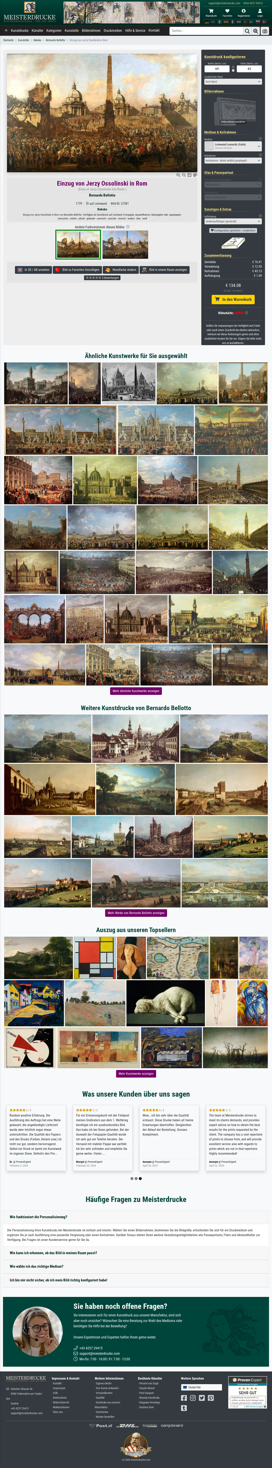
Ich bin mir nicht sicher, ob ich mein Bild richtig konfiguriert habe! (58, 1280)
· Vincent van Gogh (148, 1383)
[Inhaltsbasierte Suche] (255, 31)
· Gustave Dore (146, 1407)
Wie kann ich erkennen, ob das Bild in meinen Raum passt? (53, 1253)
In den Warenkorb (235, 299)
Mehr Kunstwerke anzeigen (136, 1074)
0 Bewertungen (110, 277)
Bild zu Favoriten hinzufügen (79, 270)
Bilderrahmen (91, 31)
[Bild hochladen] (265, 31)
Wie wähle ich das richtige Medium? (37, 1266)
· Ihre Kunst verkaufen (107, 1388)
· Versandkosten (104, 1393)
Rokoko (37, 40)
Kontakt (154, 30)
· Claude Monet (146, 1388)
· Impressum (59, 1388)
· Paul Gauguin (146, 1393)
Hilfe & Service (135, 31)
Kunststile (72, 31)
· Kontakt (57, 1383)
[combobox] (233, 82)
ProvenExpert (31, 1162)
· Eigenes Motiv (103, 1383)
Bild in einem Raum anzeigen (167, 270)
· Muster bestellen (104, 1417)
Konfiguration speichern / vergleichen (234, 230)
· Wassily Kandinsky (148, 1397)
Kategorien (54, 31)
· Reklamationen (60, 1407)
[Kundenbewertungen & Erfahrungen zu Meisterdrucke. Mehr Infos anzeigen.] (247, 1392)
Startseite (8, 40)
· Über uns (57, 1412)
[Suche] (247, 31)
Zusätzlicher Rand (213, 76)
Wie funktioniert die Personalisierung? (38, 1217)
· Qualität (100, 1397)
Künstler (37, 31)
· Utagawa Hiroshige (149, 1402)
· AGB (55, 1393)
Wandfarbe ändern (123, 270)
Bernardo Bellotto (55, 40)
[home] (6, 30)
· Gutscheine (101, 1412)
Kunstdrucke (19, 31)
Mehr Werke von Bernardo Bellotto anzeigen (136, 913)
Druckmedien (113, 31)
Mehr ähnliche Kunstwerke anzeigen (136, 691)
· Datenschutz (59, 1397)
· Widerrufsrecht (60, 1402)
